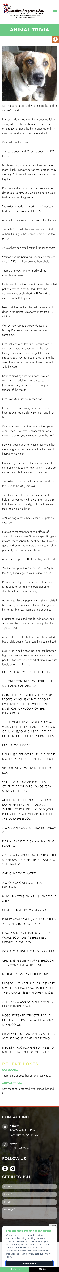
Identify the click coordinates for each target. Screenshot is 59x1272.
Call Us (16, 1269)
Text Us (45, 1269)
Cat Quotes (10, 1069)
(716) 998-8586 (19, 1148)
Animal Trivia (12, 1083)
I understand (29, 1263)
